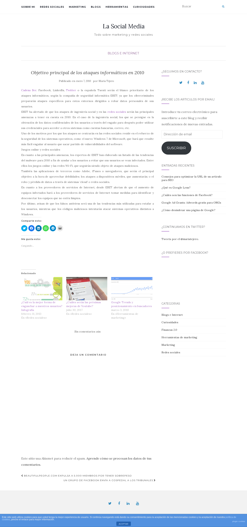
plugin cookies (238, 521)
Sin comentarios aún (87, 331)
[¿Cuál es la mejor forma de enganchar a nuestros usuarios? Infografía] (41, 289)
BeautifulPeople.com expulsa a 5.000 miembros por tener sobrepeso (77, 475)
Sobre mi (28, 6)
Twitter (72, 90)
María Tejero (106, 81)
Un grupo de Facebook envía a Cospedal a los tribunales (108, 480)
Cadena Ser (28, 90)
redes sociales (116, 112)
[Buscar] (223, 6)
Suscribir (176, 148)
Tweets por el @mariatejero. (180, 239)
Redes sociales (52, 6)
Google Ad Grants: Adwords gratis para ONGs (191, 202)
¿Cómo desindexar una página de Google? (188, 210)
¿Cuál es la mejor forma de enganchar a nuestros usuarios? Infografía (41, 306)
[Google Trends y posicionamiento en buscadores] (131, 289)
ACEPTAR (123, 524)
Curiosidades (144, 6)
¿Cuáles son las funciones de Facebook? (187, 195)
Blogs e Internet (123, 53)
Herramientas (117, 6)
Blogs (96, 6)
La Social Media (124, 26)
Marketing (77, 6)
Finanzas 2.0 (169, 330)
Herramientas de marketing (179, 337)
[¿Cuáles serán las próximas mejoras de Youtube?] (86, 289)
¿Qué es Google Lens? (176, 187)
